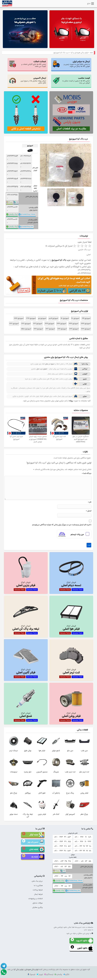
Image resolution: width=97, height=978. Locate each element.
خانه (91, 52)
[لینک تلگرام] (4, 966)
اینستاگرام (49, 974)
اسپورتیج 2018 (38, 329)
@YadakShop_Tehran (28, 214)
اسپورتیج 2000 (85, 323)
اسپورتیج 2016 (62, 329)
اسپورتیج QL (65, 318)
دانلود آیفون (82, 948)
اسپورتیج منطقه (26, 329)
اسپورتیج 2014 (85, 329)
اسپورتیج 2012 (26, 323)
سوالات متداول (38, 903)
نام (89, 502)
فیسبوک (32, 974)
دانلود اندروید (81, 940)
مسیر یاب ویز (33, 842)
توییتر (41, 974)
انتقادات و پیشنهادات (35, 898)
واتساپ (59, 974)
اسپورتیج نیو (42, 318)
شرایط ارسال (38, 894)
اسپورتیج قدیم (53, 318)
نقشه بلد (34, 856)
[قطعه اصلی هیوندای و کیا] (71, 29)
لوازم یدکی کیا (18, 969)
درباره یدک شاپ (37, 881)
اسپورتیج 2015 (73, 329)
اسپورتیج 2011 (37, 323)
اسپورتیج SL (75, 318)
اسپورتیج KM (86, 318)
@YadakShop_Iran (27, 226)
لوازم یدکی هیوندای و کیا (79, 52)
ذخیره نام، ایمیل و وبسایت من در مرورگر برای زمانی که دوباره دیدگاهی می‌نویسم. (61, 524)
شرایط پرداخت (38, 890)
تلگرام (67, 974)
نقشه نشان (33, 849)
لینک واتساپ (13, 214)
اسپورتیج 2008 (73, 323)
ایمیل (88, 510)
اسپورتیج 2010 (49, 323)
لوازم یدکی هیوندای (31, 969)
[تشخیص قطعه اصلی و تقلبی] (26, 112)
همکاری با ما (38, 885)
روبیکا (10, 202)
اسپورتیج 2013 (14, 323)
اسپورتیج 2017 (50, 329)
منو (88, 3)
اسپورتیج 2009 (61, 323)
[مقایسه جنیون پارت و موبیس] (71, 112)
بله (17, 202)
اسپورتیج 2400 (18, 318)
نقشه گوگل (33, 834)
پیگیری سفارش (37, 907)
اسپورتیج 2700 (31, 318)
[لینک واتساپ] (4, 972)
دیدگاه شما (86, 473)
